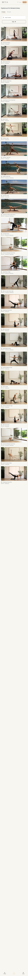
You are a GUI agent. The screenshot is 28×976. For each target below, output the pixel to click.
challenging (7, 44)
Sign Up (24, 2)
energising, (7, 177)
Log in (20, 2)
